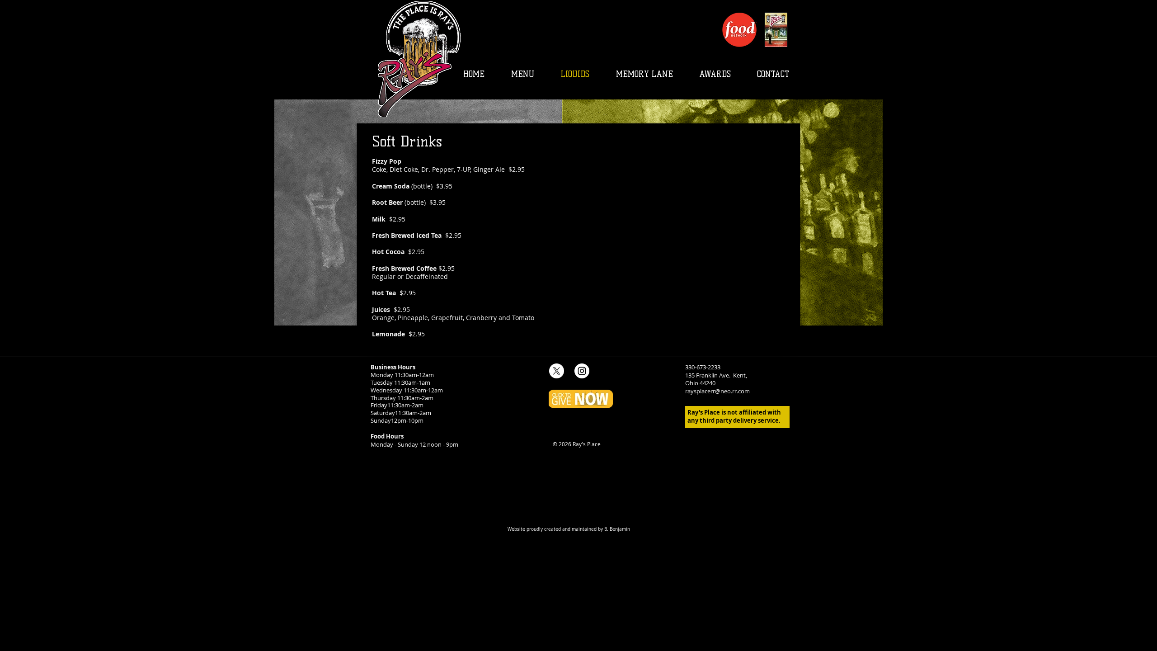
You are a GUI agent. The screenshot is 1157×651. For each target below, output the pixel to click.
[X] (556, 370)
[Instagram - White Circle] (581, 370)
